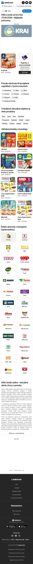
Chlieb (21, 120)
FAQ (16, 484)
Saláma (18, 123)
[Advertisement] (16, 37)
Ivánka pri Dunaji (8, 101)
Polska (27, 539)
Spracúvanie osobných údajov (16, 556)
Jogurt (27, 120)
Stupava (6, 97)
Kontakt (16, 488)
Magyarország (19, 539)
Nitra (16, 90)
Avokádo (14, 120)
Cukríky (11, 123)
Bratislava (6, 90)
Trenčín (15, 94)
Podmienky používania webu (16, 553)
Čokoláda (21, 116)
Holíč (15, 97)
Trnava (5, 94)
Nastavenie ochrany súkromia (16, 549)
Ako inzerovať (16, 511)
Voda (9, 116)
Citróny (25, 123)
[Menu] (30, 2)
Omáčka (4, 123)
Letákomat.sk (21, 545)
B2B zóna (17, 514)
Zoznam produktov (16, 498)
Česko (12, 539)
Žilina (24, 90)
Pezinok (25, 94)
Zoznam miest (16, 494)
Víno (14, 116)
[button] (26, 2)
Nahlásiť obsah (16, 491)
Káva (3, 116)
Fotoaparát (5, 120)
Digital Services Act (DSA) (16, 560)
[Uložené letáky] (23, 2)
